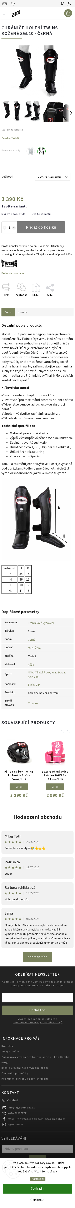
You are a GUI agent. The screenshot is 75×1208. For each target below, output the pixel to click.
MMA (31, 673)
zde (54, 1171)
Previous (62, 730)
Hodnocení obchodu (37, 817)
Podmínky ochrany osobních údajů (24, 1079)
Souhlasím (37, 1188)
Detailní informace (12, 273)
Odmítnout (37, 1200)
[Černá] (41, 151)
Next (68, 730)
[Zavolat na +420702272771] (13, 4)
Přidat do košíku (41, 227)
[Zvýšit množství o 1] (14, 228)
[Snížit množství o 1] (4, 228)
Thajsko (33, 703)
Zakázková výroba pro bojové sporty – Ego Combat (36, 1057)
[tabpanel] (18, 769)
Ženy (38, 648)
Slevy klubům (10, 1051)
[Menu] (5, 12)
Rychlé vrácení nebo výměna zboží (24, 1068)
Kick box (33, 677)
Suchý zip (34, 685)
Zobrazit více (37, 957)
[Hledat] (62, 4)
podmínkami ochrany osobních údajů (37, 1022)
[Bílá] (30, 151)
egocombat (15, 1124)
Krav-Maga (58, 673)
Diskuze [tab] (23, 312)
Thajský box (42, 673)
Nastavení (37, 1178)
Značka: (10, 138)
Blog (4, 1062)
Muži (31, 648)
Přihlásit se (37, 1010)
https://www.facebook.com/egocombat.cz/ (36, 1119)
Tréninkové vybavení (41, 623)
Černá (31, 640)
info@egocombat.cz (21, 1107)
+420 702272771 (18, 1113)
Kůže (31, 665)
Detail (19, 787)
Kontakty (7, 1046)
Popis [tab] (8, 312)
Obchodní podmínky (14, 1073)
